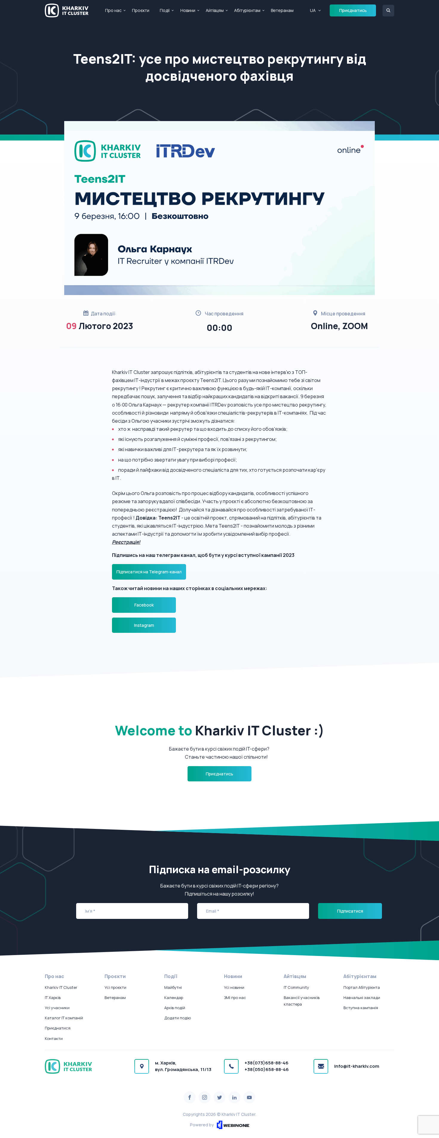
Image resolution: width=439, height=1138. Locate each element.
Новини (187, 10)
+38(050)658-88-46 (267, 1069)
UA (313, 10)
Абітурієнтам (247, 10)
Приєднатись (353, 10)
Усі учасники (57, 1007)
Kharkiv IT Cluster (61, 987)
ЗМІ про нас (235, 997)
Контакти (54, 1038)
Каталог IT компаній (64, 1018)
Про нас (113, 10)
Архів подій (174, 1007)
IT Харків (53, 997)
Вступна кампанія (360, 1007)
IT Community (296, 987)
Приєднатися (57, 1028)
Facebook (144, 605)
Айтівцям (215, 10)
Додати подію (177, 1018)
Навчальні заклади (361, 997)
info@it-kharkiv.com (356, 1066)
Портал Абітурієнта (361, 987)
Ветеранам (282, 10)
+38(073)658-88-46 (266, 1063)
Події (165, 10)
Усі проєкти (115, 987)
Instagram (144, 625)
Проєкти (140, 10)
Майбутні (173, 987)
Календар (173, 997)
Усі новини (234, 987)
